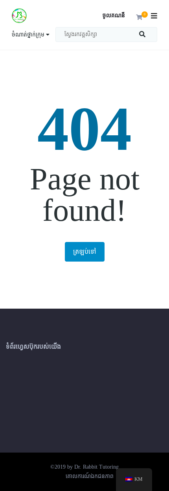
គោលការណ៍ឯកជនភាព (90, 476)
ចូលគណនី (114, 15)
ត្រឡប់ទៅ (84, 251)
